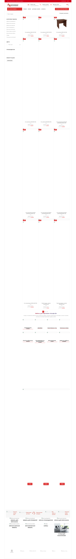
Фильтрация (9, 60)
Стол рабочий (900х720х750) (61, 32)
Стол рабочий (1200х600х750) (30, 121)
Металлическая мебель (11, 33)
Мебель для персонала (11, 23)
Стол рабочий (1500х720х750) (30, 32)
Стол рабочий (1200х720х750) (46, 32)
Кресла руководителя (10, 27)
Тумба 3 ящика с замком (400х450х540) (46, 304)
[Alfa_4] (61, 476)
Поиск (19, 14)
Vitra (30, 33)
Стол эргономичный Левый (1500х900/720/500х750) (30, 213)
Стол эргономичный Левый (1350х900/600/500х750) (62, 213)
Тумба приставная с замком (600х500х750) (62, 304)
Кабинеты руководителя (11, 21)
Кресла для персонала (11, 29)
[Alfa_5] (46, 476)
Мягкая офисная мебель (11, 31)
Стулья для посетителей (11, 37)
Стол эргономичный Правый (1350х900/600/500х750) (46, 213)
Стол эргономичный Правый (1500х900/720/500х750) (61, 122)
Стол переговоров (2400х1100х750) (30, 303)
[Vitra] (10, 52)
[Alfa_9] (30, 476)
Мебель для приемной (11, 25)
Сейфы (8, 35)
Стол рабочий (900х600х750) (46, 121)
